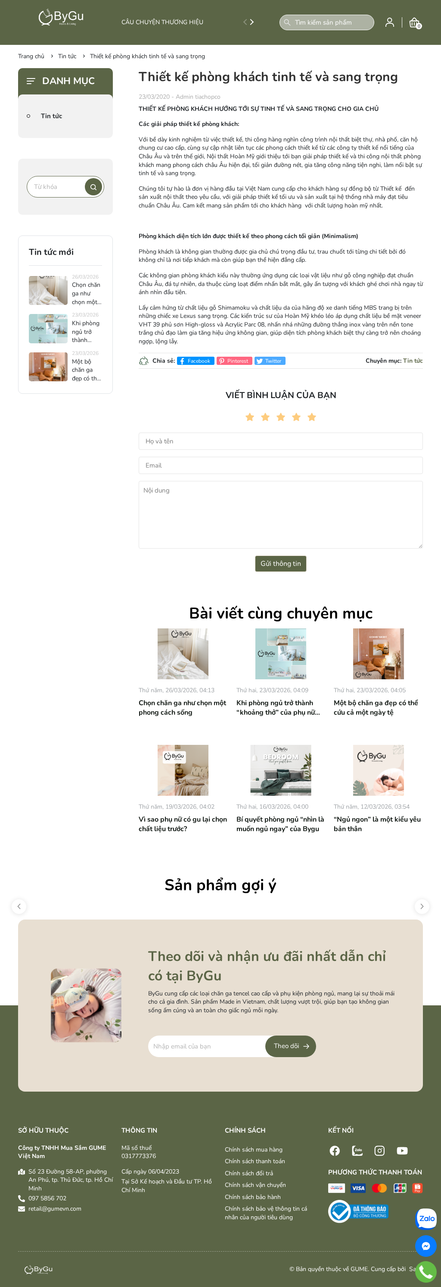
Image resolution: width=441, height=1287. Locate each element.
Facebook (198, 361)
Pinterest (237, 361)
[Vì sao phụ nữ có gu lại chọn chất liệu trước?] (183, 770)
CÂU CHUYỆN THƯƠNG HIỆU (162, 22)
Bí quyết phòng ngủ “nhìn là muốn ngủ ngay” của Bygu (280, 824)
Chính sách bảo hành (253, 1197)
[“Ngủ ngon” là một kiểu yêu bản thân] (378, 770)
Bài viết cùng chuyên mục (281, 613)
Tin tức (413, 361)
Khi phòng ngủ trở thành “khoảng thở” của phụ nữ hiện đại (275, 708)
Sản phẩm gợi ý (220, 885)
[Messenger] (426, 1246)
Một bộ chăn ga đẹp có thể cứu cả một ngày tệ (376, 707)
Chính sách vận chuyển (255, 1185)
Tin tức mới (51, 252)
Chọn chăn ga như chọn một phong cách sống (182, 707)
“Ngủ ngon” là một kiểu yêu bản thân (377, 824)
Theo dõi (286, 1046)
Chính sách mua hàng (254, 1150)
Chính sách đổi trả (249, 1173)
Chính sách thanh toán (255, 1161)
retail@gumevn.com (54, 1209)
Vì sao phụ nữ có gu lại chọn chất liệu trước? (183, 824)
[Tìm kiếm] (287, 22)
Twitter (272, 361)
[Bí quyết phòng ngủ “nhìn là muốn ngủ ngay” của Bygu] (281, 770)
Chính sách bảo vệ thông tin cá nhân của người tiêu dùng (266, 1213)
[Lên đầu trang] (430, 1200)
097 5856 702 (47, 1198)
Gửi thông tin (281, 563)
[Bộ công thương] (358, 1211)
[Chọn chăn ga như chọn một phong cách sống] (183, 653)
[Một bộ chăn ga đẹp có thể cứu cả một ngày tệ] (378, 653)
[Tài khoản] (390, 22)
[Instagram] (380, 1150)
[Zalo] (357, 1150)
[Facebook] (335, 1150)
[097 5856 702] (426, 1272)
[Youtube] (402, 1150)
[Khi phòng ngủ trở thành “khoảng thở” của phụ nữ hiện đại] (281, 653)
